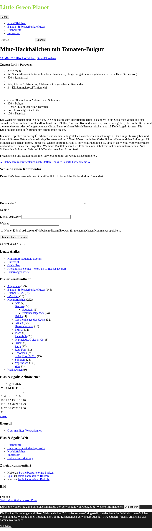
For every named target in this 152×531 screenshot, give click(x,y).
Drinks (19, 316)
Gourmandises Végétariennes (24, 430)
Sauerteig (27, 309)
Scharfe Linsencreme (76, 162)
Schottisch (21, 352)
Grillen (19, 322)
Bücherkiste (14, 29)
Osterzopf (13, 262)
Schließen (5, 526)
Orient (40, 58)
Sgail (10, 475)
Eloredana (50, 58)
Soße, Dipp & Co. (25, 356)
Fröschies (13, 296)
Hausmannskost (24, 326)
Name (4, 209)
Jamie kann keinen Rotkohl (33, 475)
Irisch (18, 332)
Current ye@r (9, 243)
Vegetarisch (21, 362)
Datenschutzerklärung (20, 458)
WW (17, 366)
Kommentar (8, 203)
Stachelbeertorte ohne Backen (36, 472)
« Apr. (3, 416)
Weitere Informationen (110, 506)
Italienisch (21, 336)
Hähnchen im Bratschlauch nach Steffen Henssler (31, 162)
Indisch (19, 329)
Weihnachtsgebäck (33, 312)
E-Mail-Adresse (10, 216)
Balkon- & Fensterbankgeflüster (26, 26)
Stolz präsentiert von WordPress (18, 500)
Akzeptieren (131, 506)
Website (4, 223)
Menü (4, 16)
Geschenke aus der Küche (30, 319)
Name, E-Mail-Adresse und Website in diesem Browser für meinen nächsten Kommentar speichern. (62, 230)
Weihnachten (15, 369)
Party (18, 346)
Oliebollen (13, 265)
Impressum (13, 33)
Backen (19, 306)
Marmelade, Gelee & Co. (29, 339)
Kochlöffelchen (16, 23)
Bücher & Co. (15, 292)
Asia (17, 302)
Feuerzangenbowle (18, 272)
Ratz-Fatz (20, 349)
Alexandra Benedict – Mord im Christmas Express (36, 268)
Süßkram (20, 359)
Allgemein (13, 286)
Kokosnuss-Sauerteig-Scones (24, 258)
